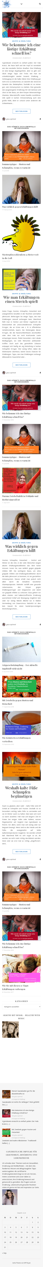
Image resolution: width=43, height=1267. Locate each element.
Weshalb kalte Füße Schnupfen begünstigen (21, 791)
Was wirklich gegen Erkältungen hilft (20, 207)
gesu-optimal (11, 119)
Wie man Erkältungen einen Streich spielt (21, 299)
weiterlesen (22, 111)
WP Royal (27, 1263)
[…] (6, 1105)
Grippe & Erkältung (21, 41)
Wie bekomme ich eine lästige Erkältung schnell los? (21, 48)
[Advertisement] (21, 1058)
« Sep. (4, 1253)
